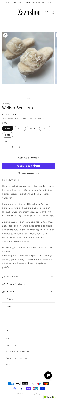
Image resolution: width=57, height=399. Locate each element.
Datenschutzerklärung (16, 358)
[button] (3, 12)
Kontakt (9, 338)
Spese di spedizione (21, 118)
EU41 (7, 135)
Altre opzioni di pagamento (28, 173)
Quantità (6, 141)
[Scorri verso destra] (35, 98)
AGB (8, 364)
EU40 (44, 128)
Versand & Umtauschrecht (18, 351)
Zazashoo (24, 394)
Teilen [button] (8, 306)
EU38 (20, 128)
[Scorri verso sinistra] (22, 98)
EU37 (7, 128)
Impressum (11, 345)
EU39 (32, 128)
